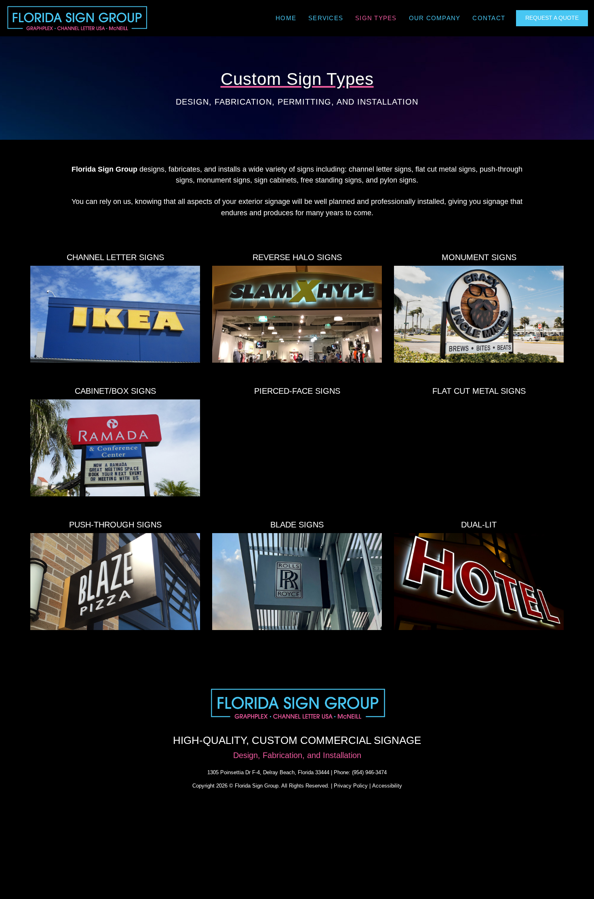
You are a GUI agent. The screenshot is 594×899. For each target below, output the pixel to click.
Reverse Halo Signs (297, 257)
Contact (488, 18)
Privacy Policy (351, 786)
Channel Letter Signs (115, 257)
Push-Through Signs (115, 524)
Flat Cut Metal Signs (479, 390)
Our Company (435, 18)
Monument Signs (479, 257)
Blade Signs (297, 524)
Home (286, 18)
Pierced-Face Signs (297, 390)
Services (325, 18)
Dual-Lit (479, 524)
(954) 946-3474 (369, 772)
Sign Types (376, 18)
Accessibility (387, 786)
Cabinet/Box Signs (115, 390)
